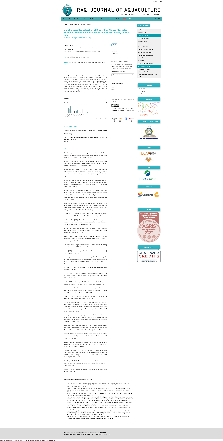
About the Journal (143, 35)
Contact (118, 19)
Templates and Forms (144, 66)
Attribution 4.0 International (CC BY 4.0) (94, 433)
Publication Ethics (143, 33)
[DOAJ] (149, 162)
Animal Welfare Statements (146, 72)
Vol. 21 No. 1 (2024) (80, 24)
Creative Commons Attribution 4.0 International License (123, 111)
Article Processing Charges (145, 63)
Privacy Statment (142, 47)
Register (155, 1)
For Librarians (142, 94)
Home (64, 19)
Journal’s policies (142, 44)
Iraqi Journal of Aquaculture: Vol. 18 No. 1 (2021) (88, 414)
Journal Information (143, 38)
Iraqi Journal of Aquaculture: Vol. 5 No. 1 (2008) (100, 418)
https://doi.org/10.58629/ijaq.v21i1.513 (78, 57)
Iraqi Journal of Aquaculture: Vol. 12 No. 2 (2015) (81, 395)
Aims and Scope (142, 41)
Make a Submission (143, 25)
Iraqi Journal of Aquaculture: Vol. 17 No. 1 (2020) (118, 399)
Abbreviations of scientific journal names (147, 75)
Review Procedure (143, 58)
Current (103, 19)
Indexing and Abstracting (145, 49)
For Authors (83, 19)
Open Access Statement (145, 52)
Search (158, 18)
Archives (110, 19)
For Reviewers (94, 19)
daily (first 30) (98, 118)
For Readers (142, 88)
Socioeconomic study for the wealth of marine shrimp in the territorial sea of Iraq (108, 393)
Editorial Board (73, 19)
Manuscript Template (144, 69)
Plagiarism (141, 61)
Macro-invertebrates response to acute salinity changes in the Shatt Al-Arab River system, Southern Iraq (98, 389)
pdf (115, 45)
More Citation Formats (118, 74)
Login (160, 1)
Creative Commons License (145, 55)
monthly (105, 118)
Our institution (142, 30)
